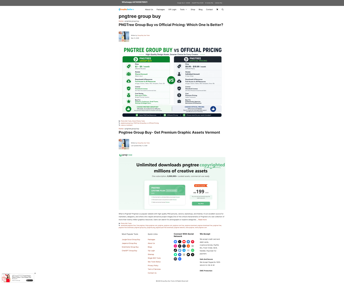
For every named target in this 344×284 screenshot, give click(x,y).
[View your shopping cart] (217, 9)
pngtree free (217, 225)
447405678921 (139, 2)
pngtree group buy (127, 123)
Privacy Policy (153, 265)
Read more (202, 220)
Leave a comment (126, 125)
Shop (193, 9)
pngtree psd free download (164, 227)
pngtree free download (126, 227)
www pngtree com (201, 227)
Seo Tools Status (154, 262)
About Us (149, 9)
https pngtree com (151, 225)
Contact (209, 9)
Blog (200, 9)
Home (121, 21)
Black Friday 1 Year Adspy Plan (21, 277)
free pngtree (141, 225)
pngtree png (151, 227)
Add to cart (30, 280)
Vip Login (151, 251)
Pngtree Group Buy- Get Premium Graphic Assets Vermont (169, 132)
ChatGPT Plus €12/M (197, 3)
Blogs (150, 247)
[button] (222, 9)
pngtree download (191, 225)
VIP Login (172, 9)
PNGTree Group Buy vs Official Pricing (146, 123)
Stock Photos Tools (138, 121)
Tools (182, 9)
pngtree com (168, 225)
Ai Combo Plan (209, 3)
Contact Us (152, 273)
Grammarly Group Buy (130, 247)
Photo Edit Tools (126, 121)
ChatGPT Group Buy (129, 251)
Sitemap (151, 254)
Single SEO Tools (154, 258)
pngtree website (179, 227)
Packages (161, 9)
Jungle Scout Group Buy (131, 239)
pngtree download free (205, 225)
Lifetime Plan (218, 3)
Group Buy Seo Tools (143, 35)
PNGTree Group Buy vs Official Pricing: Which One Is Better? (171, 24)
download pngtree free (128, 225)
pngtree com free (178, 225)
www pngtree (190, 227)
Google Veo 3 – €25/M (183, 3)
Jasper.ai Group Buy (129, 243)
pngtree (160, 225)
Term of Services (154, 269)
